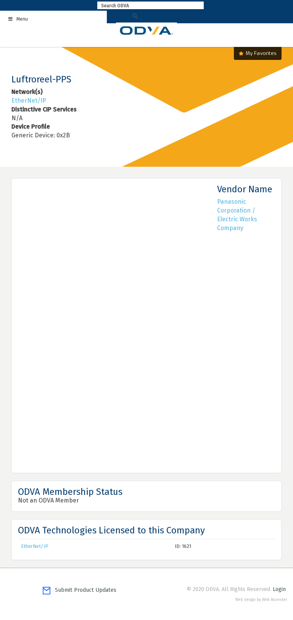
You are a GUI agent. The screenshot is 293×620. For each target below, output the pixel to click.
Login (279, 589)
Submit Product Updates (83, 590)
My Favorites (261, 53)
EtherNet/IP (28, 100)
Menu (22, 19)
